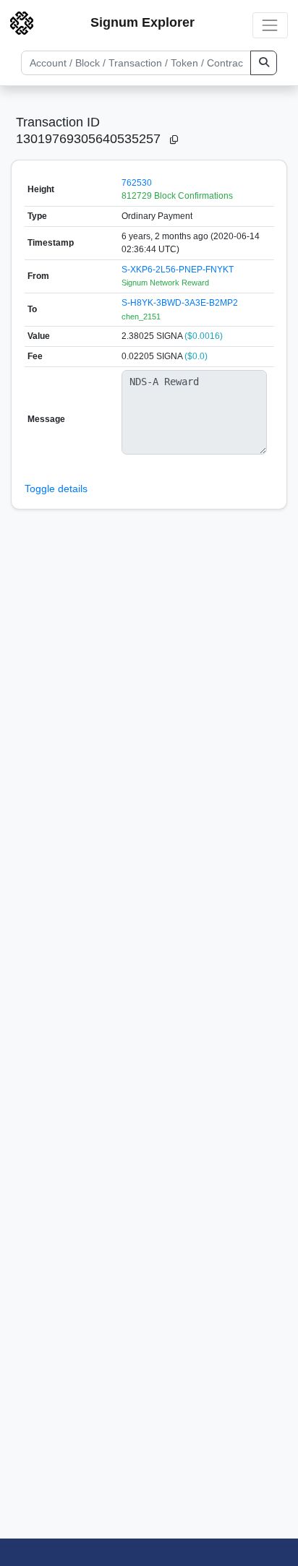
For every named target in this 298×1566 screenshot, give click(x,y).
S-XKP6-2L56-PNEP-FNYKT (178, 269)
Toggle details (56, 488)
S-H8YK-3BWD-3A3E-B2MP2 (180, 303)
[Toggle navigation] (270, 25)
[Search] (263, 63)
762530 (137, 183)
